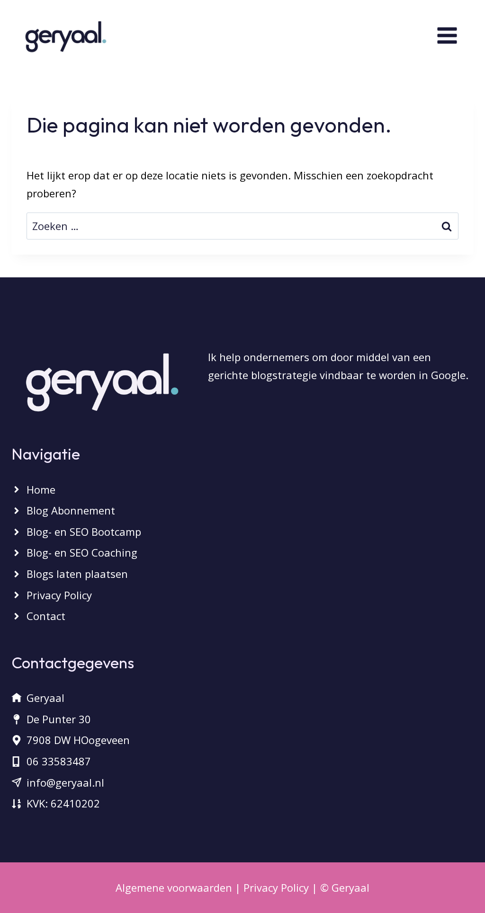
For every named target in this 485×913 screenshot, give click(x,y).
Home (41, 489)
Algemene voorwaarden (174, 887)
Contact (46, 616)
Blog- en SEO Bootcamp (84, 531)
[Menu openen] (458, 35)
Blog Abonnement (71, 510)
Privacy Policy (59, 595)
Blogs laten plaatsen (77, 574)
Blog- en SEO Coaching (82, 552)
